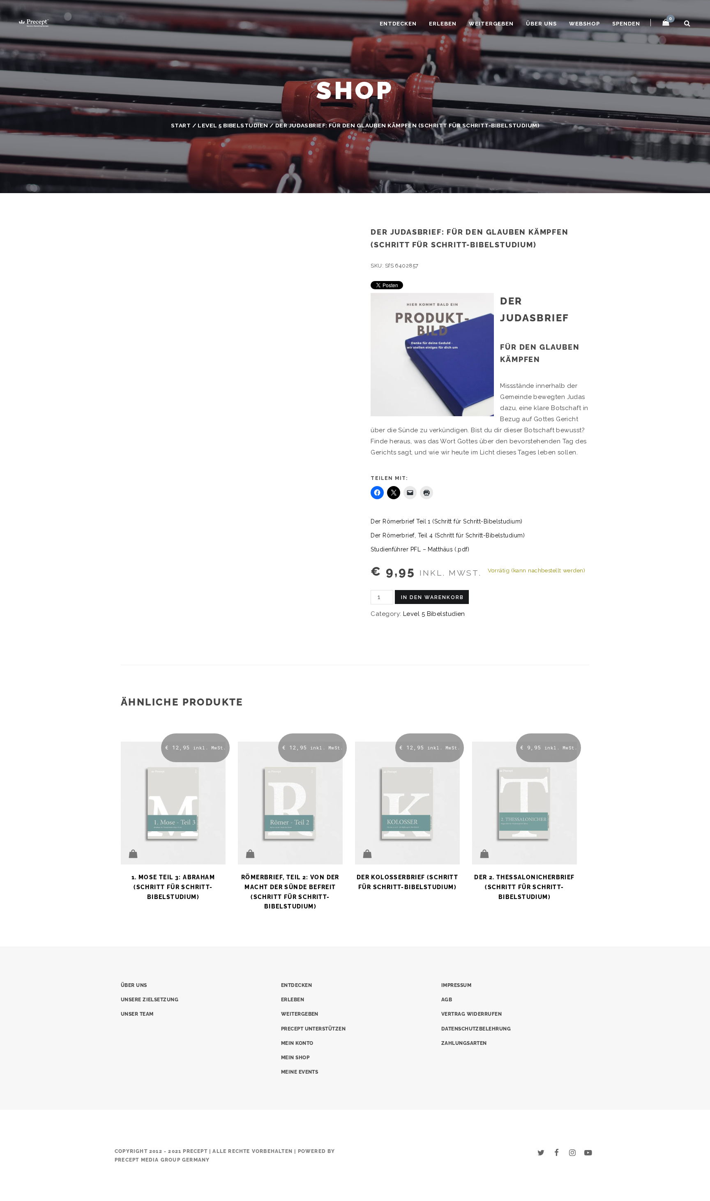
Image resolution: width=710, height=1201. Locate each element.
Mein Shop (295, 1057)
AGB (446, 1000)
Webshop (584, 24)
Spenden (626, 24)
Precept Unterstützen (313, 1029)
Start (181, 125)
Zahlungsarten (464, 1043)
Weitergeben (491, 24)
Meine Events (299, 1072)
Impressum (456, 985)
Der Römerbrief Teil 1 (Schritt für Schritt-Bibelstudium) (446, 521)
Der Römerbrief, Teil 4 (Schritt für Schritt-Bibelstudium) (448, 535)
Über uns (541, 24)
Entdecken (398, 24)
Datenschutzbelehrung (476, 1029)
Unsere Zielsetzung (149, 1000)
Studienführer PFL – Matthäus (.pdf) (420, 549)
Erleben (442, 24)
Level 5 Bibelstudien (233, 125)
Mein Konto (297, 1043)
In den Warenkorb (432, 597)
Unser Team (137, 1014)
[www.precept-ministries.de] (33, 22)
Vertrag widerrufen (471, 1014)
